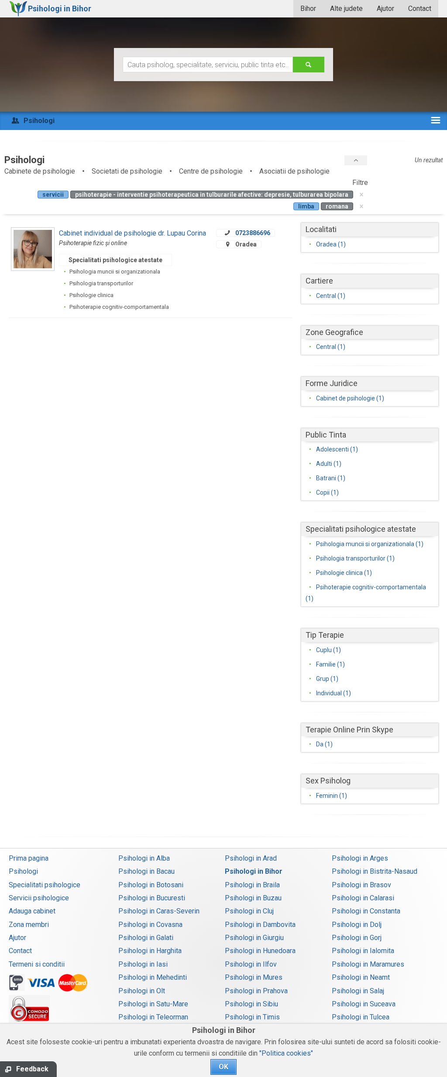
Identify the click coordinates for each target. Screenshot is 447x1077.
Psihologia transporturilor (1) (355, 558)
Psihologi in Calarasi (363, 898)
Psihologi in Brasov (361, 885)
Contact (419, 8)
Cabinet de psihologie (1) (350, 398)
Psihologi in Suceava (363, 1004)
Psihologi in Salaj (358, 991)
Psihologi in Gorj (357, 937)
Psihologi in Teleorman (153, 1017)
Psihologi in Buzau (253, 898)
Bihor (308, 8)
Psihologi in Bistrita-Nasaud (374, 871)
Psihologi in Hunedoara (260, 951)
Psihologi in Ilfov (251, 964)
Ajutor (385, 8)
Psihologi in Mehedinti (152, 977)
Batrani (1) (330, 478)
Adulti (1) (328, 463)
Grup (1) (327, 678)
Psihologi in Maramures (368, 964)
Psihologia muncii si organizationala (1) (369, 543)
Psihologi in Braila (252, 885)
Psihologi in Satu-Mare (153, 1004)
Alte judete (346, 8)
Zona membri (29, 924)
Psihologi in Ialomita (363, 951)
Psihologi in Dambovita (260, 924)
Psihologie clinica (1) (344, 572)
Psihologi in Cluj (249, 911)
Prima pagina (28, 858)
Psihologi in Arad (251, 858)
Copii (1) (327, 492)
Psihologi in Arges (360, 858)
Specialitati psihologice (44, 885)
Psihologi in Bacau (146, 871)
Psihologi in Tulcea (360, 1017)
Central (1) (330, 295)
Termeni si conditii (37, 964)
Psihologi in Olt (141, 991)
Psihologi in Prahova (256, 991)
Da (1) (324, 744)
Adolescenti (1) (337, 449)
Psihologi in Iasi (143, 964)
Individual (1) (333, 693)
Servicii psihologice (39, 898)
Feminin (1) (331, 795)
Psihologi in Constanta (366, 911)
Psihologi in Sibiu (251, 1004)
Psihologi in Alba (144, 858)
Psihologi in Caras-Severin (158, 911)
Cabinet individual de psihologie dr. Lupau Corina (132, 233)
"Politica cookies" (286, 1053)
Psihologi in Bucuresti (151, 898)
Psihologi (23, 871)
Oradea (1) (331, 244)
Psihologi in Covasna (150, 924)
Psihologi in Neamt (361, 977)
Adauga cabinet (32, 911)
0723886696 (252, 232)
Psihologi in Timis (252, 1017)
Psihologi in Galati (145, 937)
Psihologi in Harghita (150, 951)
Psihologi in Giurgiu (254, 937)
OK (223, 1067)
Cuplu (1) (328, 649)
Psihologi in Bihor (253, 871)
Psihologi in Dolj (357, 924)
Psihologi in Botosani (150, 885)
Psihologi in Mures (253, 977)
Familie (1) (330, 664)
